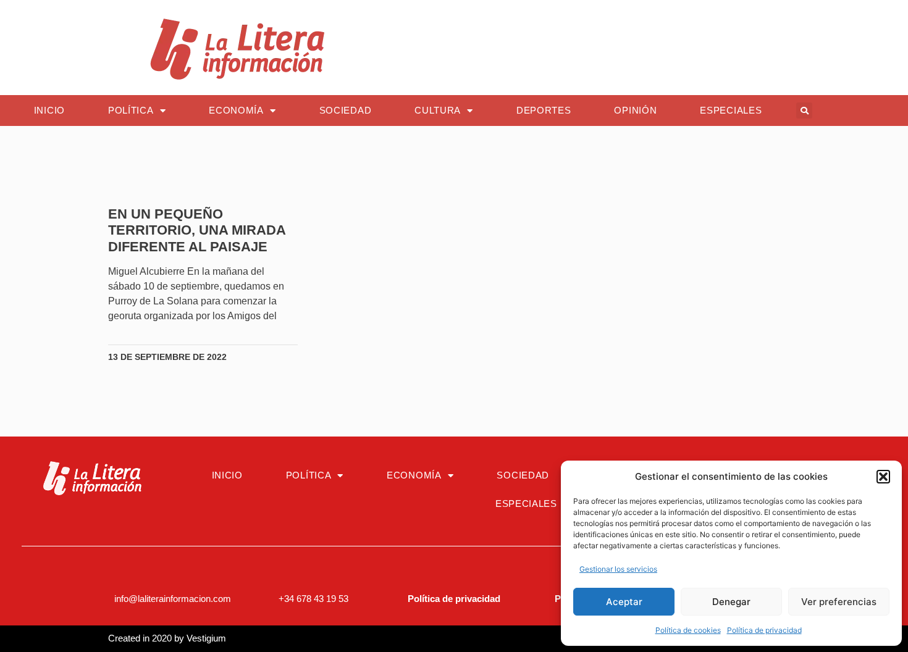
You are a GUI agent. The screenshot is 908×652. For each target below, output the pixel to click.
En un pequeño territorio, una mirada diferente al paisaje (196, 230)
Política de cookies (688, 630)
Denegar (731, 602)
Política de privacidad (764, 630)
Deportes (543, 110)
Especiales (731, 110)
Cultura (437, 110)
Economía (236, 110)
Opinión (635, 110)
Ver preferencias (838, 602)
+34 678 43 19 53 (313, 598)
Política (131, 110)
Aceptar (624, 602)
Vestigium (206, 638)
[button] (883, 476)
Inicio (49, 110)
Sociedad (345, 110)
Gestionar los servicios (618, 569)
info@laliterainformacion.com (172, 598)
